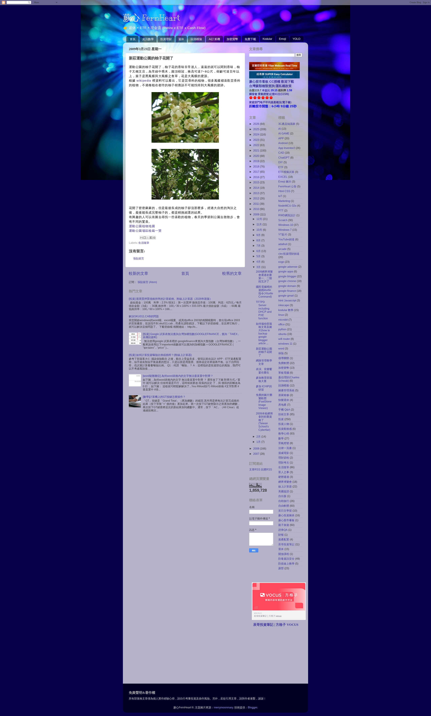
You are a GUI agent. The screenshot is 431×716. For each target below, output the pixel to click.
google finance (287, 290)
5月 (258, 256)
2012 (256, 198)
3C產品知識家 (286, 123)
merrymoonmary (223, 707)
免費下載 (250, 39)
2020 (256, 155)
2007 (256, 453)
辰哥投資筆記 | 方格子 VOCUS (275, 624)
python (282, 329)
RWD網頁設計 (287, 215)
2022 (256, 145)
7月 (258, 245)
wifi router (284, 338)
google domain (287, 285)
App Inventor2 (286, 147)
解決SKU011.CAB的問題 (144, 316)
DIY (280, 162)
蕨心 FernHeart (151, 17)
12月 (259, 218)
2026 (256, 123)
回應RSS (266, 469)
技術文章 (283, 414)
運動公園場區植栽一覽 (145, 230)
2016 (256, 177)
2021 (256, 150)
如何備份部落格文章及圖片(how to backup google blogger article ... (264, 333)
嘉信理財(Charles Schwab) (288, 379)
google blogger (287, 276)
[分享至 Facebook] (151, 237)
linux (281, 314)
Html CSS (284, 191)
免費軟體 (283, 362)
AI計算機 (214, 39)
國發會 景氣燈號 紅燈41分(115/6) (269, 93)
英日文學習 (285, 510)
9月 (258, 234)
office (281, 324)
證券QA (283, 529)
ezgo (281, 261)
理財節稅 (283, 457)
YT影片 (282, 234)
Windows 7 (285, 229)
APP (281, 138)
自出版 (282, 496)
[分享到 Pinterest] (154, 237)
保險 (281, 353)
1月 (258, 441)
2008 (256, 448)
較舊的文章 (232, 273)
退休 (181, 39)
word (281, 348)
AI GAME (283, 133)
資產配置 (283, 539)
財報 (281, 534)
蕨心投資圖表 (286, 515)
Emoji (282, 38)
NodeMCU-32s (287, 205)
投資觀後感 (285, 428)
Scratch (282, 220)
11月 (259, 224)
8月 (258, 240)
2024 (256, 134)
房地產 (282, 404)
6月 (258, 250)
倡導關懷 (283, 358)
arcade (282, 248)
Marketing (284, 200)
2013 (256, 193)
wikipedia (144, 80)
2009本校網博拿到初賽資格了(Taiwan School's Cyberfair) (264, 421)
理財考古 (283, 462)
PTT (281, 210)
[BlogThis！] (144, 237)
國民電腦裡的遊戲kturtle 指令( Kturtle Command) (264, 291)
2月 (258, 436)
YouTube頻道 (286, 239)
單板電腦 (283, 372)
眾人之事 (283, 472)
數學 (281, 438)
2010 (256, 208)
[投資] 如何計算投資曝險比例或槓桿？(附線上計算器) (160, 354)
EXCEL (282, 176)
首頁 (133, 39)
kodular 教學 (285, 310)
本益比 (266, 90)
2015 (256, 182)
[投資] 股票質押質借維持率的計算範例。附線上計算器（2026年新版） (170, 298)
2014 (256, 187)
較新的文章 (138, 273)
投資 (281, 419)
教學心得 (283, 433)
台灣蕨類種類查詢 (262, 86)
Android (283, 143)
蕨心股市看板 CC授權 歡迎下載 (271, 81)
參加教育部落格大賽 (264, 379)
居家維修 (283, 395)
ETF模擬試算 (286, 171)
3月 (258, 267)
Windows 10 (285, 224)
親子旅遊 (283, 524)
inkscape (283, 305)
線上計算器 (285, 486)
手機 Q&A (284, 409)
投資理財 (166, 39)
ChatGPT (284, 157)
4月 (258, 261)
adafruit (282, 244)
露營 (281, 568)
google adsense (287, 266)
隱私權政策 (283, 86)
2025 (256, 129)
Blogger (252, 707)
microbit (283, 319)
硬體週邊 (283, 476)
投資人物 (283, 423)
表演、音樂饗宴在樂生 (264, 371)
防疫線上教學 (286, 563)
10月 (259, 229)
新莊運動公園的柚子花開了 (264, 352)
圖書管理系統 (286, 390)
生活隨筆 (143, 242)
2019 (256, 161)
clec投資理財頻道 (288, 253)
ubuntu (282, 333)
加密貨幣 (232, 39)
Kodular (267, 38)
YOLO (296, 38)
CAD (281, 152)
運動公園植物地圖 (142, 226)
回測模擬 (196, 39)
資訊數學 (148, 39)
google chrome (287, 281)
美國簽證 (283, 491)
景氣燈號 (283, 443)
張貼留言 (138, 258)
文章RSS (254, 469)
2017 (256, 171)
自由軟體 (283, 505)
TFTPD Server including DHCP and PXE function (264, 310)
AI (279, 128)
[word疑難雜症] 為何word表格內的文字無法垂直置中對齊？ (178, 375)
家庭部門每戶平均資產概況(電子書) (270, 102)
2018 (256, 166)
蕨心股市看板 (286, 520)
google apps (285, 271)
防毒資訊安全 (286, 558)
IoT (280, 196)
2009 (256, 214)
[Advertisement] (277, 655)
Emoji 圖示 (284, 181)
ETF (281, 167)
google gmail (286, 295)
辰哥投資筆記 (286, 544)
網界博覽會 (285, 481)
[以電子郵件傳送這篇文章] (141, 237)
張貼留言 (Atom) (147, 282)
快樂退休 (283, 399)
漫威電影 (283, 452)
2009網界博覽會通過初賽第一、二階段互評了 (264, 276)
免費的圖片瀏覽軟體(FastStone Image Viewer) (264, 401)
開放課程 (283, 553)
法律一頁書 (285, 448)
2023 (256, 139)
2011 (256, 203)
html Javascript (287, 300)
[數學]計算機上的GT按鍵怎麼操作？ (164, 396)
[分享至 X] (148, 237)
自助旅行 (283, 500)
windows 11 (285, 343)
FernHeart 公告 (287, 186)
